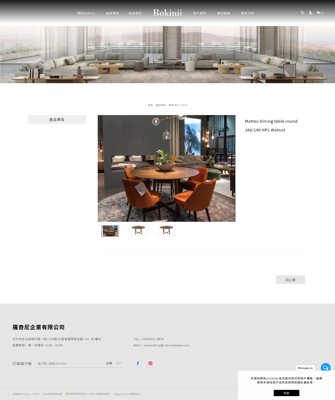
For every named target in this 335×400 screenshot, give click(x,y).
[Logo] (167, 12)
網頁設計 (136, 394)
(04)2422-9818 (153, 339)
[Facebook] (139, 363)
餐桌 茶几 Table (178, 105)
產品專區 (161, 105)
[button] (302, 13)
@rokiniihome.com (175, 345)
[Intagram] (152, 363)
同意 (286, 393)
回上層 (291, 279)
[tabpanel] (167, 54)
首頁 (150, 105)
